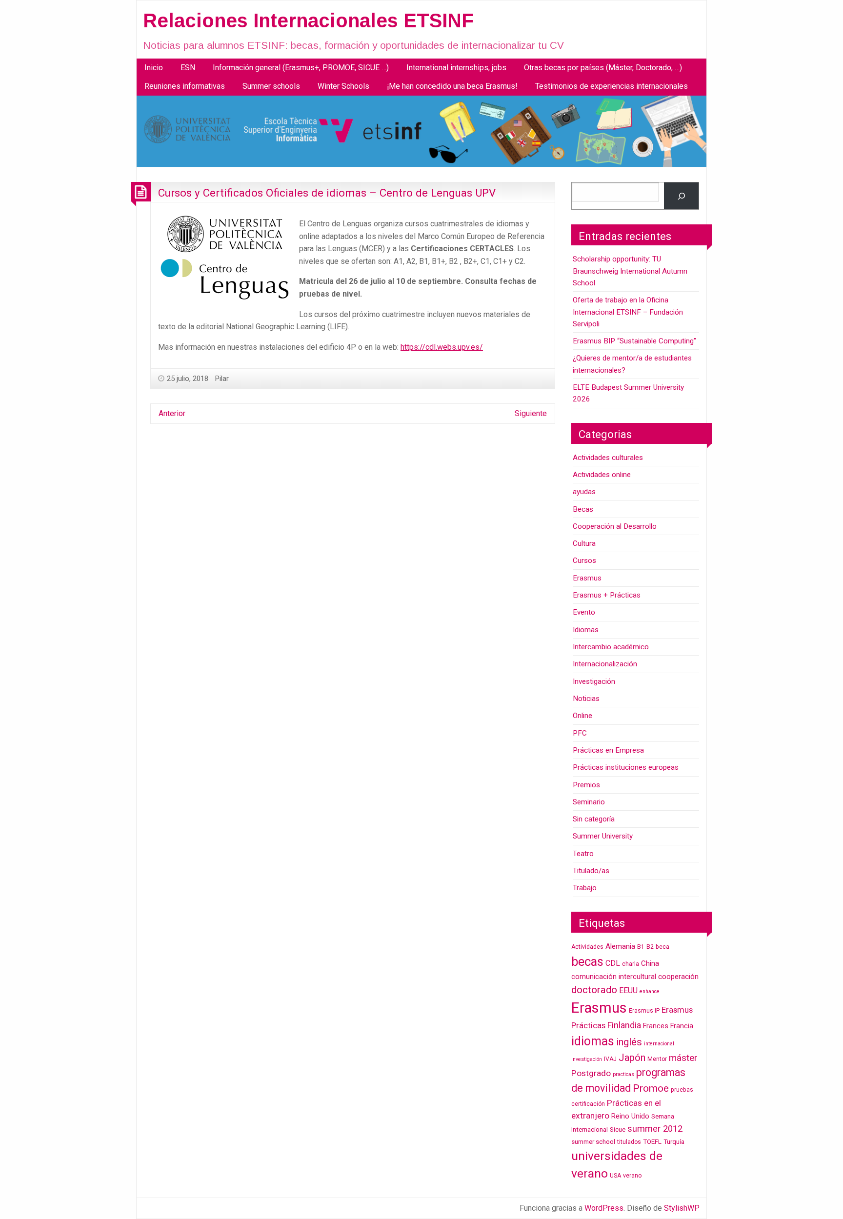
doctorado (594, 990)
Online (582, 715)
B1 (640, 946)
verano (632, 1175)
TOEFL (652, 1141)
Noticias (586, 698)
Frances (655, 1026)
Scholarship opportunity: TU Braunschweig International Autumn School (630, 271)
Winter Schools (343, 86)
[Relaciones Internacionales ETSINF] (421, 131)
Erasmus (587, 578)
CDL (612, 963)
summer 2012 (654, 1128)
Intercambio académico (611, 646)
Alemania (620, 946)
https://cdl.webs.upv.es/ (442, 347)
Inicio (153, 67)
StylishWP (682, 1208)
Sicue (617, 1129)
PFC (580, 733)
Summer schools (271, 86)
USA (615, 1175)
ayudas (584, 491)
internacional (659, 1043)
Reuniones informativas (184, 86)
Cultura (584, 543)
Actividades (587, 946)
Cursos (584, 560)
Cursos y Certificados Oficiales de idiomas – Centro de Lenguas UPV (327, 192)
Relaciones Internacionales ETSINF (308, 20)
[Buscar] (681, 195)
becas (587, 961)
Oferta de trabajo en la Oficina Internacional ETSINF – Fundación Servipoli (628, 312)
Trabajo (585, 887)
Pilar (222, 378)
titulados (629, 1142)
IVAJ (610, 1059)
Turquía (673, 1141)
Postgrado (591, 1073)
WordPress (603, 1208)
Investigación (594, 681)
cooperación (678, 976)
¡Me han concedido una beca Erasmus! (452, 86)
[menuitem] (154, 68)
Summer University (603, 836)
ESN (188, 67)
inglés (629, 1042)
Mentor (657, 1059)
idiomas (592, 1041)
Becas (583, 509)
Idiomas (586, 629)
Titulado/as (591, 870)
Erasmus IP (644, 1010)
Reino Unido (630, 1116)
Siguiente (531, 413)
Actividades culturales (608, 457)
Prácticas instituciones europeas (626, 767)
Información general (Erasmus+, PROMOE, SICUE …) (301, 67)
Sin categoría (594, 819)
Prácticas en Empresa (608, 750)
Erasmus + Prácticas (607, 595)
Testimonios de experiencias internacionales (611, 86)
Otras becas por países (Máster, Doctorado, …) (603, 67)
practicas (623, 1074)
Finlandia (624, 1025)
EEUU (628, 990)
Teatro (583, 853)
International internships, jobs (456, 67)
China (650, 963)
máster (683, 1057)
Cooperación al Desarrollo (615, 526)
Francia (681, 1026)
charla (630, 963)
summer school (593, 1141)
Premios (586, 784)
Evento (584, 612)
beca (662, 946)
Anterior (172, 413)
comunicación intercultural (613, 977)
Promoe (651, 1088)
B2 (650, 946)
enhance (650, 991)
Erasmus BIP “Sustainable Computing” (634, 341)
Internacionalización (605, 663)
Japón (632, 1057)
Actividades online (602, 474)
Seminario (589, 802)
